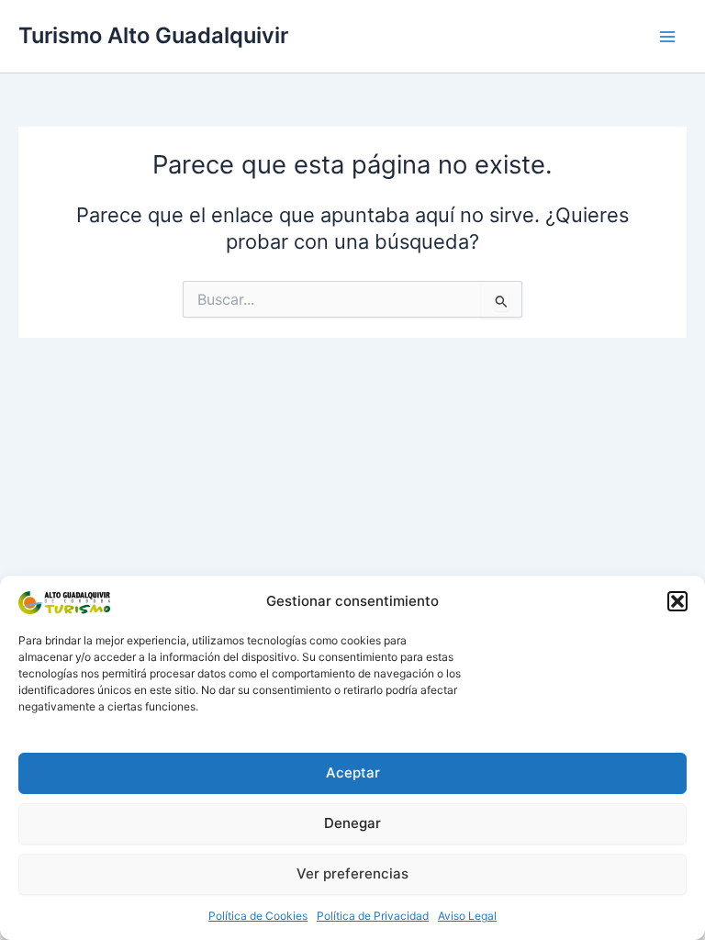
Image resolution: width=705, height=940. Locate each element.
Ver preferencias (352, 873)
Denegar (352, 823)
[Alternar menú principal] (667, 36)
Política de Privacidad (373, 916)
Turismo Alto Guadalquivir (153, 35)
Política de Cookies (258, 916)
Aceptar (353, 772)
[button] (677, 601)
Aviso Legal (467, 916)
